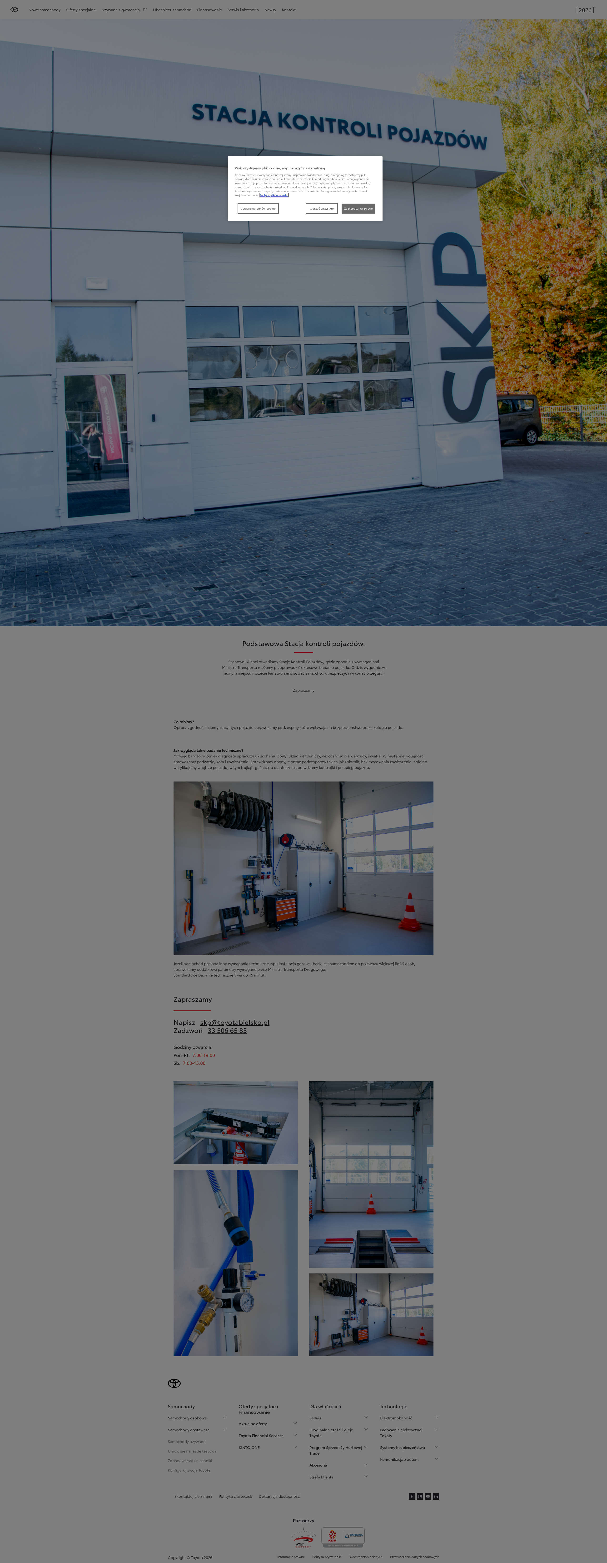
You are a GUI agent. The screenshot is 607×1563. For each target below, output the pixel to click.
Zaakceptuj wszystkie (358, 208)
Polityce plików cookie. (274, 195)
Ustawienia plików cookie (258, 208)
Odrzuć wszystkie (321, 208)
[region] (305, 188)
